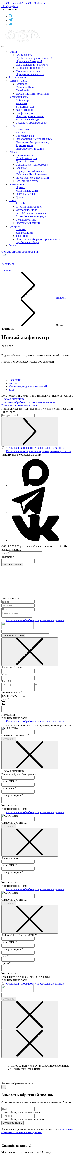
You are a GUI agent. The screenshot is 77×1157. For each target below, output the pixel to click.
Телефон (7, 556)
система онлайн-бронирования (20, 251)
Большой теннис (26, 219)
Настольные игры (27, 193)
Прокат (20, 187)
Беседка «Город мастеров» (32, 122)
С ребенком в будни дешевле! (34, 58)
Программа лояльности (30, 74)
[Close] (29, 651)
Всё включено (17, 77)
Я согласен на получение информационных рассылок (38, 451)
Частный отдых (25, 155)
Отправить (8, 739)
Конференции (24, 232)
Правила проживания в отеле (19, 405)
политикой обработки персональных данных (37, 1131)
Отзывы (13, 245)
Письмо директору (12, 398)
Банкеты (21, 229)
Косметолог (23, 129)
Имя (5, 553)
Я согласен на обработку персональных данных (35, 447)
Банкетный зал (25, 106)
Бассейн (21, 203)
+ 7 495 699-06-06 (34, 2)
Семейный (22, 90)
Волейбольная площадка (31, 213)
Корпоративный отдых (30, 171)
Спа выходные (25, 54)
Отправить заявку (12, 1122)
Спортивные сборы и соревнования (38, 239)
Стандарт (21, 83)
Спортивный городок (29, 206)
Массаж (20, 132)
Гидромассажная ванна (30, 148)
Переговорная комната (30, 116)
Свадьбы (21, 167)
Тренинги (22, 235)
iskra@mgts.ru (9, 6)
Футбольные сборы (27, 242)
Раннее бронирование (29, 67)
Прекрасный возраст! (29, 61)
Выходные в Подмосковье (32, 164)
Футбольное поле (26, 209)
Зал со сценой (24, 109)
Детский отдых (25, 161)
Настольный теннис (28, 222)
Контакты (15, 383)
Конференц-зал (25, 113)
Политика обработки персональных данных (28, 402)
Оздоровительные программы (34, 138)
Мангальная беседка (28, 119)
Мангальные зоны (27, 190)
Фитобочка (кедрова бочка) (32, 142)
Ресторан (21, 103)
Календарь (7, 263)
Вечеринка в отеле (27, 180)
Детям (19, 197)
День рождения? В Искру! (32, 64)
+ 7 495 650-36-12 (12, 2)
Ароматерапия (24, 145)
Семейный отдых (26, 158)
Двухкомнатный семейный (32, 93)
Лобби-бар (22, 100)
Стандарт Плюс (25, 87)
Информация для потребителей (28, 386)
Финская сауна (25, 135)
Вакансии (15, 379)
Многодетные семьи (28, 71)
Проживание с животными (32, 177)
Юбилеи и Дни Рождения (31, 174)
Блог (11, 389)
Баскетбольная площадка (31, 216)
